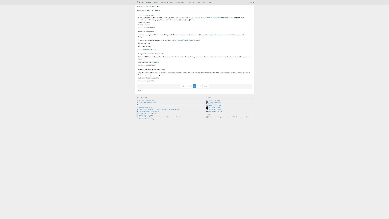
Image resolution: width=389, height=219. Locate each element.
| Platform (145, 2)
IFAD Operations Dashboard (146, 115)
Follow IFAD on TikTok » (214, 107)
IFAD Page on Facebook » (214, 102)
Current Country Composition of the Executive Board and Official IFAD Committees (159, 109)
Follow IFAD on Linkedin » (215, 111)
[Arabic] (180, 40)
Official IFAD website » (214, 100)
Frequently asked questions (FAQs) (147, 102)
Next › (205, 86)
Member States (180, 2)
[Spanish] (197, 40)
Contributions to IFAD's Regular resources (149, 111)
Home (156, 2)
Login (251, 2)
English (182, 20)
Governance (190, 2)
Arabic (178, 20)
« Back (139, 90)
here (157, 62)
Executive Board (150, 6)
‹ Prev (183, 86)
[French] (191, 40)
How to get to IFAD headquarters (147, 100)
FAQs (204, 2)
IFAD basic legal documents (145, 107)
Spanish (192, 20)
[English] (186, 40)
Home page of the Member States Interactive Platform (217, 17)
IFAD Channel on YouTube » (215, 106)
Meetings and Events (167, 2)
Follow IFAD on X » (213, 104)
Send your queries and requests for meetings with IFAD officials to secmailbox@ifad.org (229, 117)
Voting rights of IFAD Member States (148, 113)
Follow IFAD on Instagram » (215, 109)
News (198, 2)
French (187, 20)
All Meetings (140, 6)
